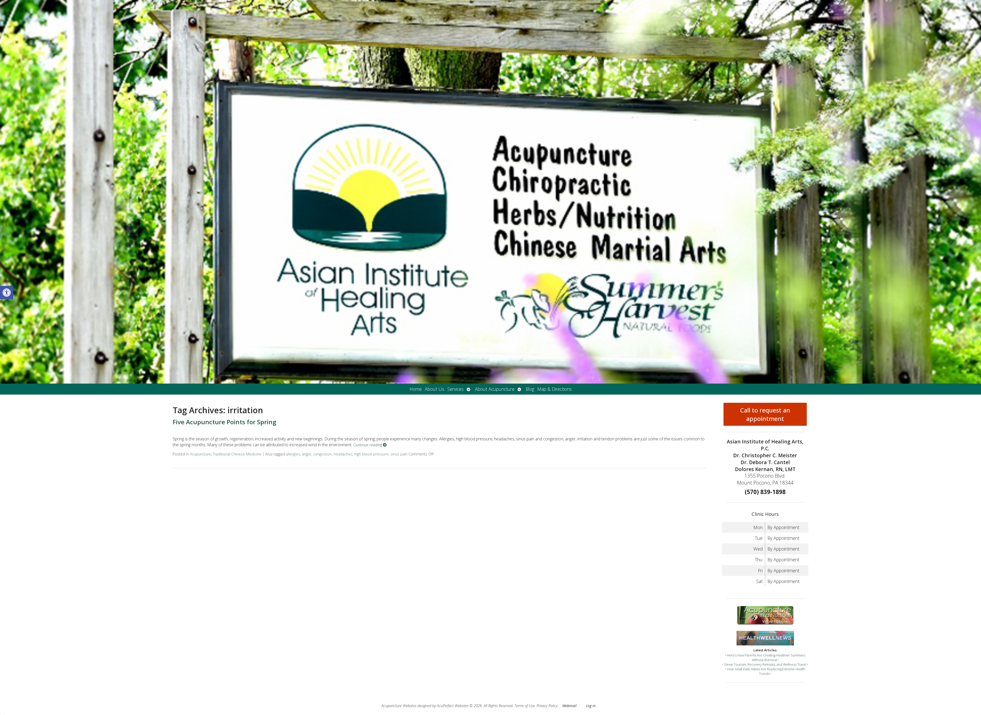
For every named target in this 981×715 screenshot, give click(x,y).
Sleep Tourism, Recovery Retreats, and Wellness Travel (765, 664)
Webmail (569, 705)
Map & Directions (554, 389)
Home (416, 389)
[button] (6, 292)
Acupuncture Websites (398, 705)
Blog (530, 389)
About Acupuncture (495, 389)
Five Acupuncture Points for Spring (224, 422)
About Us (434, 389)
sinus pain (398, 454)
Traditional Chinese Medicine (237, 454)
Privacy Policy (546, 705)
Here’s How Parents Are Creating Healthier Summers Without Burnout (766, 657)
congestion (322, 454)
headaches (343, 454)
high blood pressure (371, 454)
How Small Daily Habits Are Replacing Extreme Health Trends (766, 671)
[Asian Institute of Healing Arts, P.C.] (490, 192)
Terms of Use (524, 705)
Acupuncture (200, 454)
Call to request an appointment (765, 414)
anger (306, 454)
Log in (590, 705)
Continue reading (368, 444)
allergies (293, 454)
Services (455, 389)
